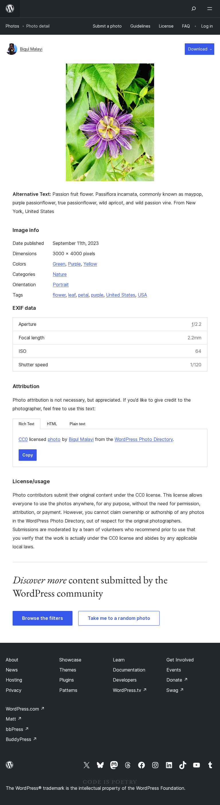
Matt (14, 719)
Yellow (90, 264)
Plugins (66, 680)
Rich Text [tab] (26, 424)
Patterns (68, 690)
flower (59, 295)
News (12, 670)
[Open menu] (211, 8)
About (12, 660)
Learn (119, 660)
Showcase (70, 660)
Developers (125, 680)
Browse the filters (42, 618)
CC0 (23, 439)
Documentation (129, 670)
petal (83, 295)
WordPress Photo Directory (144, 439)
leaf (72, 295)
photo (54, 439)
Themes (67, 670)
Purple (74, 264)
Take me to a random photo (119, 618)
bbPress (17, 729)
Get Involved (180, 660)
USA (142, 295)
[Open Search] (194, 8)
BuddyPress (21, 739)
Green (59, 264)
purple (97, 295)
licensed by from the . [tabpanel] (96, 439)
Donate (177, 680)
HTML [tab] (52, 424)
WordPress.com (25, 709)
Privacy (13, 690)
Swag (175, 690)
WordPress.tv (130, 690)
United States (120, 295)
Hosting (14, 680)
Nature (60, 274)
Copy (27, 454)
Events (173, 670)
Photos (12, 26)
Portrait (61, 284)
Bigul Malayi (31, 49)
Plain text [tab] (77, 424)
